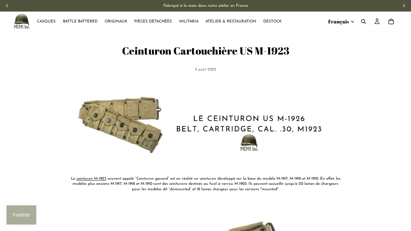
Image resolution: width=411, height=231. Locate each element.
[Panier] (391, 21)
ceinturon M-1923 (91, 179)
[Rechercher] (363, 21)
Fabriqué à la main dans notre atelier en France (205, 6)
